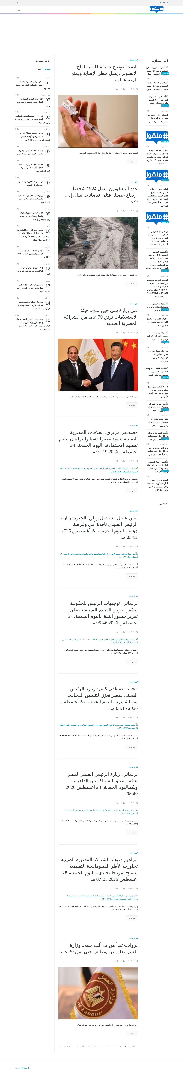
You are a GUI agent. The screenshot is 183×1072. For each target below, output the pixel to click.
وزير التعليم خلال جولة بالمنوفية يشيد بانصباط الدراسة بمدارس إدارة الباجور (34, 198)
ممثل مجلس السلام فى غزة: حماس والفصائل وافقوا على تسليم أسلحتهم (33, 84)
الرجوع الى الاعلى (22, 1068)
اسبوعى (47, 69)
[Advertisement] (91, 34)
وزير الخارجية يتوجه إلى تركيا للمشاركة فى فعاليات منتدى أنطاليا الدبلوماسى (157, 451)
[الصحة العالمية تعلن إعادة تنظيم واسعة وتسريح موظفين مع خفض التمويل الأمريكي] (157, 373)
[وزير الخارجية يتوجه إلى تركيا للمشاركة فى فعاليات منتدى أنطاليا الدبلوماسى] (157, 436)
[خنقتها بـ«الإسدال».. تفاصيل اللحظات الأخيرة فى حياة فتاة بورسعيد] (157, 307)
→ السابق (134, 1046)
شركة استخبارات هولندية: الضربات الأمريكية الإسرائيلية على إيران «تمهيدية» (158, 356)
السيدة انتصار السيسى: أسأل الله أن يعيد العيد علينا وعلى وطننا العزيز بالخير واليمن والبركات (157, 485)
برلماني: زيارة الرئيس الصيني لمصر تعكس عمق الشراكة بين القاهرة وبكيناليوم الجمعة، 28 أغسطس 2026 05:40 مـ (158, 238)
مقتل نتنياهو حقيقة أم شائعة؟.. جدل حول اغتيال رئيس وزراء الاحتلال (158, 422)
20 (89, 1046)
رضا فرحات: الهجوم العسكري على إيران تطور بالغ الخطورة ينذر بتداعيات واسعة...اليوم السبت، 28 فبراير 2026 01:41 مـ (33, 324)
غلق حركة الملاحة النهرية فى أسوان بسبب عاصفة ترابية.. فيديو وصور (33, 102)
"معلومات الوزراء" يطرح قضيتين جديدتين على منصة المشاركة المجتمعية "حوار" (157, 86)
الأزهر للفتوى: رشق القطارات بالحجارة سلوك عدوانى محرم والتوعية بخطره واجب (35, 216)
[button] (16, 2)
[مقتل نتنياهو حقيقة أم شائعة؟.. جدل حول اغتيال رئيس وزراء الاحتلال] (157, 407)
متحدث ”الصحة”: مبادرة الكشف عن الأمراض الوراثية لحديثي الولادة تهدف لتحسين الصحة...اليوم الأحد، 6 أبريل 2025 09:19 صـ (157, 157)
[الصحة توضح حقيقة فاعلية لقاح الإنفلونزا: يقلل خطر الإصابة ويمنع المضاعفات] (98, 121)
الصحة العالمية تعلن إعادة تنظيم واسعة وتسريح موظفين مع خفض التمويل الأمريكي (158, 392)
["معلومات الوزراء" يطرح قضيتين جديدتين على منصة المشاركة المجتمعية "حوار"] (157, 71)
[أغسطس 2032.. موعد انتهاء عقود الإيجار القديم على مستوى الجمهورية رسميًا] (157, 101)
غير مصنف (133, 60)
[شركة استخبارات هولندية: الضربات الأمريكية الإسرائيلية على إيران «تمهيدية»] (157, 337)
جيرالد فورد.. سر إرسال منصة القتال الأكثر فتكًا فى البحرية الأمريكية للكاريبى (34, 167)
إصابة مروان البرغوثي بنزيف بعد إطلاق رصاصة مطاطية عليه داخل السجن (33, 270)
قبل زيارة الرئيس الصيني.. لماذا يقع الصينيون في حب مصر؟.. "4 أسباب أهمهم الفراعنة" (32, 119)
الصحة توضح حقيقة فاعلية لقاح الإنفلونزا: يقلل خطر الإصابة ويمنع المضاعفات (104, 73)
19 (95, 1046)
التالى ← (80, 1046)
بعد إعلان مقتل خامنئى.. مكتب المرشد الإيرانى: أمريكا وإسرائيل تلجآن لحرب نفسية (33, 305)
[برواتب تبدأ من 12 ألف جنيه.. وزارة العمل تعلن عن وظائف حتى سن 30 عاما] (98, 993)
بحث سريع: (163, 504)
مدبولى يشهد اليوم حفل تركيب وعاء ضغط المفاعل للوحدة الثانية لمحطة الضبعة (33, 288)
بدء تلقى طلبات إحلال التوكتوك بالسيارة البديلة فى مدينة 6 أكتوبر (33, 152)
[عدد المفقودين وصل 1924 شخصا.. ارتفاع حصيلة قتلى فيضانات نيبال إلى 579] (98, 243)
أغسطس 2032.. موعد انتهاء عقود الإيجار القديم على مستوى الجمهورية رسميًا (157, 118)
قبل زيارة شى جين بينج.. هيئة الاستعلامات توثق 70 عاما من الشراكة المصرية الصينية (101, 317)
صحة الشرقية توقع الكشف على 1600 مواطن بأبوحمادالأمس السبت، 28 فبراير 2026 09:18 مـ (34, 136)
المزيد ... (132, 161)
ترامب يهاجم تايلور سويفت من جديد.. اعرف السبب (34, 183)
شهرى (38, 69)
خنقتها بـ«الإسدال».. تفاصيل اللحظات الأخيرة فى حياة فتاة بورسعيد (157, 322)
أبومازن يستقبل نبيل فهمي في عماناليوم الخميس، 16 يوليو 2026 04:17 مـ (34, 253)
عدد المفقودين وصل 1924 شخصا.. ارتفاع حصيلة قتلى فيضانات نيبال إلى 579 (101, 195)
